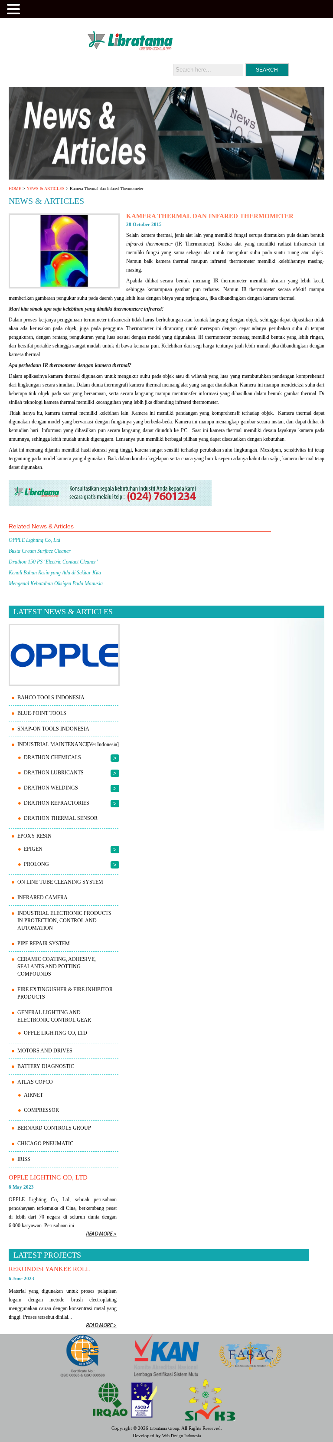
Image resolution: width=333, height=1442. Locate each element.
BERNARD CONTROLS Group (54, 1128)
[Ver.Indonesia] (103, 744)
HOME (15, 188)
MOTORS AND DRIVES (44, 1051)
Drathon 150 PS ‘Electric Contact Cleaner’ (53, 562)
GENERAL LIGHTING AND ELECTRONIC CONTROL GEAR (54, 1016)
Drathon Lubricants (54, 773)
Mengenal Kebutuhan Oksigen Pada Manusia (56, 583)
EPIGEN (33, 849)
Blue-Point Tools (41, 713)
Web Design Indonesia (181, 1435)
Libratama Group (164, 1428)
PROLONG (36, 864)
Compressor (41, 1110)
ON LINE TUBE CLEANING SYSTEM (60, 882)
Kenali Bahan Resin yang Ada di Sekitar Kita (55, 573)
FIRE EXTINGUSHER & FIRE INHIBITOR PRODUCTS (65, 993)
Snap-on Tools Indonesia (53, 729)
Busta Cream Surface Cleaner (40, 551)
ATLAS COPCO (35, 1082)
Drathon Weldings (51, 788)
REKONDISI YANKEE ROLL (49, 1268)
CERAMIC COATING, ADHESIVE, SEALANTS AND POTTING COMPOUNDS (56, 966)
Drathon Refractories (56, 803)
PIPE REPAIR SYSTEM (43, 944)
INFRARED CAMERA (42, 898)
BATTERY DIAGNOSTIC (45, 1066)
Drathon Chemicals (52, 757)
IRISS (23, 1159)
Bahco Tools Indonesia (51, 698)
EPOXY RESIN (34, 836)
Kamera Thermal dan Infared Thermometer (210, 216)
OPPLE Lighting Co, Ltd (34, 540)
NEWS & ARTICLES (45, 188)
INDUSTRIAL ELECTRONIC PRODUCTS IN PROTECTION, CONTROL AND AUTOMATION (64, 920)
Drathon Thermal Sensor (61, 818)
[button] (15, 8)
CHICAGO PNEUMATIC (45, 1143)
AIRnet (33, 1095)
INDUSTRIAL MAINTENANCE (53, 744)
